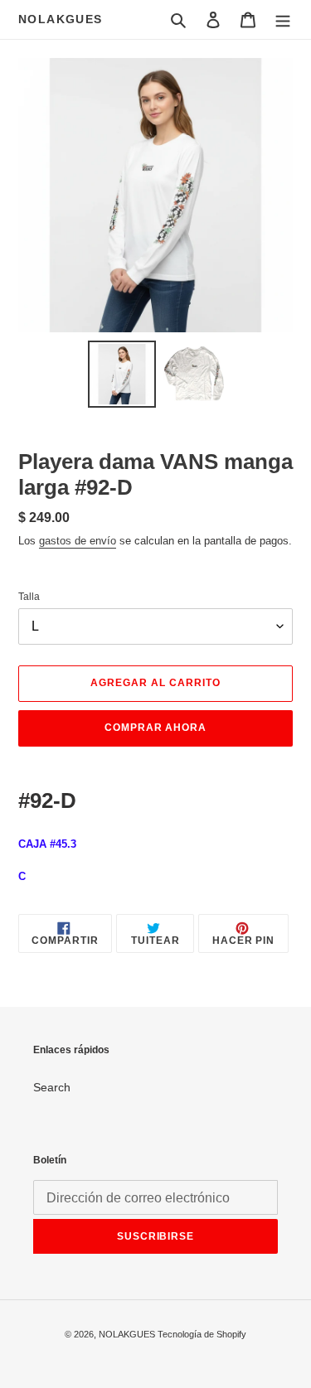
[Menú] (282, 19)
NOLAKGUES (60, 19)
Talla (29, 596)
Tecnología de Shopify (202, 1334)
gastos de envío (77, 540)
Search (51, 1087)
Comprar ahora (155, 727)
